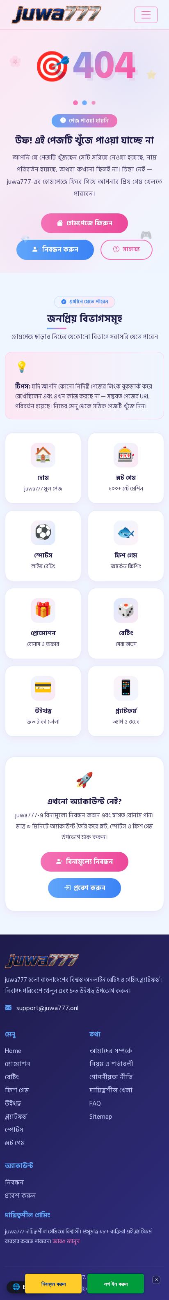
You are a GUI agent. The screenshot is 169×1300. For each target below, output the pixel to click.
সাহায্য (131, 249)
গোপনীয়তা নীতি (110, 1077)
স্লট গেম (15, 1143)
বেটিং (12, 1077)
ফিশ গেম (17, 1090)
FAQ (95, 1103)
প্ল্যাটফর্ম (16, 1116)
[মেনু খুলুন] (146, 15)
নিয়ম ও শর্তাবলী (111, 1064)
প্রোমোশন (17, 1064)
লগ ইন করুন (116, 1284)
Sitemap (100, 1116)
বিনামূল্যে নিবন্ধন (89, 861)
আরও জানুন (66, 1241)
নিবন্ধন (14, 1182)
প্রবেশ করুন (89, 888)
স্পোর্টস (14, 1129)
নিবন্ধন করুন (60, 249)
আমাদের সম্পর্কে (110, 1051)
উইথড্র (13, 1103)
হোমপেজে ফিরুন (89, 223)
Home (13, 1051)
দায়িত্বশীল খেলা (110, 1090)
